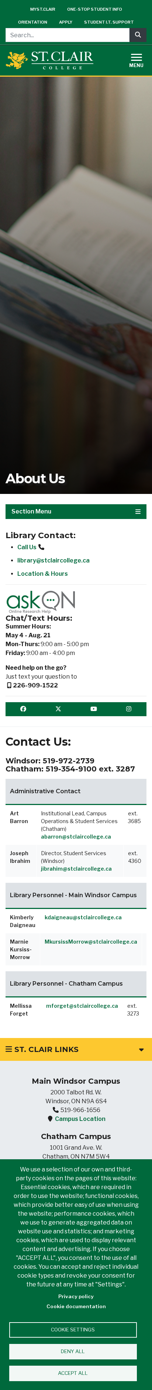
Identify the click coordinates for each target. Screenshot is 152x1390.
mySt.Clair (42, 9)
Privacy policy (76, 1296)
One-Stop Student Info (94, 9)
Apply (65, 22)
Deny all (73, 1351)
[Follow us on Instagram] (128, 709)
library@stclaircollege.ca (53, 560)
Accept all (73, 1373)
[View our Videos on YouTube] (93, 709)
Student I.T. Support (109, 22)
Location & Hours (42, 573)
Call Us (27, 547)
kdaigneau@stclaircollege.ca (83, 917)
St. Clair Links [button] (45, 1049)
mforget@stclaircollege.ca (82, 1006)
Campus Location (80, 1118)
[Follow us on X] (58, 709)
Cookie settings (73, 1329)
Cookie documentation (76, 1306)
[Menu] (140, 59)
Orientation (32, 22)
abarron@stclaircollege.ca (76, 836)
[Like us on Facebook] (23, 709)
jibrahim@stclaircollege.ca (76, 868)
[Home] (49, 60)
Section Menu (31, 511)
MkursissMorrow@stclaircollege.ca (91, 941)
